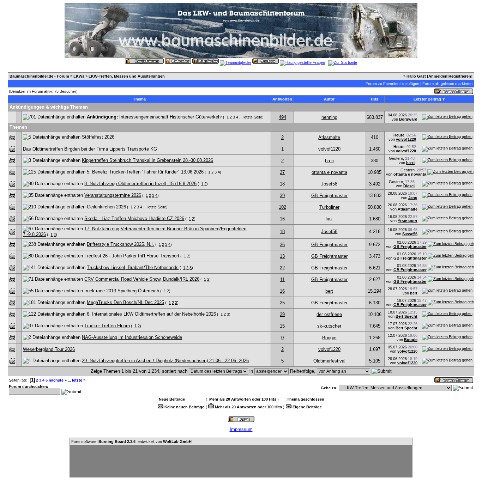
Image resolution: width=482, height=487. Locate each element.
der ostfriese (329, 314)
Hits (374, 99)
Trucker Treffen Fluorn (107, 325)
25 (282, 302)
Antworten (282, 99)
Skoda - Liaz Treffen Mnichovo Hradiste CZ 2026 (134, 218)
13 (282, 256)
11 (282, 279)
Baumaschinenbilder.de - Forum (39, 76)
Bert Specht (406, 316)
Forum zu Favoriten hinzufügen (392, 83)
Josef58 (329, 184)
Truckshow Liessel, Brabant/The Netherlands (133, 267)
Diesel (409, 186)
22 (282, 267)
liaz (329, 218)
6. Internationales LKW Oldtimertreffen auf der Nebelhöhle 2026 (151, 314)
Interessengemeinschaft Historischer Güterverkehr (170, 117)
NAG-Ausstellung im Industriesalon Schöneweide (132, 337)
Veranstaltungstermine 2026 (112, 195)
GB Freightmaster (329, 195)
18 (282, 184)
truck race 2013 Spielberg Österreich (121, 290)
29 (282, 314)
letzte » (78, 380)
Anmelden (437, 76)
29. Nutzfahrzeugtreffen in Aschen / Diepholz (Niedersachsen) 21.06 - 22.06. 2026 (165, 360)
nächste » (58, 380)
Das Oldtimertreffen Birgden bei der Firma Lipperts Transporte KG (90, 149)
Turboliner (329, 207)
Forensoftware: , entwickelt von (131, 441)
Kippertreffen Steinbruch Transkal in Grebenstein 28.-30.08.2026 (147, 160)
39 (282, 195)
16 (282, 218)
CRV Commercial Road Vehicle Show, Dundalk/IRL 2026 (141, 279)
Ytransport (407, 221)
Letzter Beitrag (427, 99)
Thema (139, 99)
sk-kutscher (329, 326)
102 (282, 207)
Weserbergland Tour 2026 (49, 349)
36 (282, 244)
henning (329, 117)
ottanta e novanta (329, 172)
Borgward (408, 119)
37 (282, 172)
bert (329, 291)
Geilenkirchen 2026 (106, 206)
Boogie (329, 337)
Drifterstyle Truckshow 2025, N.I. (120, 244)
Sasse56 (409, 234)
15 (282, 326)
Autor (329, 99)
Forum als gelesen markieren (447, 83)
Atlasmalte (329, 137)
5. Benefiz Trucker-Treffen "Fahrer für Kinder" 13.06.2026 (145, 172)
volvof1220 (406, 139)
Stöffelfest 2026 (98, 137)
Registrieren (459, 76)
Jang (412, 197)
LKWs (78, 76)
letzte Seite (252, 117)
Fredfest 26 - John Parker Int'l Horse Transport (131, 255)
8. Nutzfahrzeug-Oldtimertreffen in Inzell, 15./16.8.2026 (140, 183)
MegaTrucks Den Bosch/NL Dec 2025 (125, 302)
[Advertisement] (241, 461)
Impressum (241, 429)
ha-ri (329, 160)
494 (282, 117)
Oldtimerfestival (329, 361)
